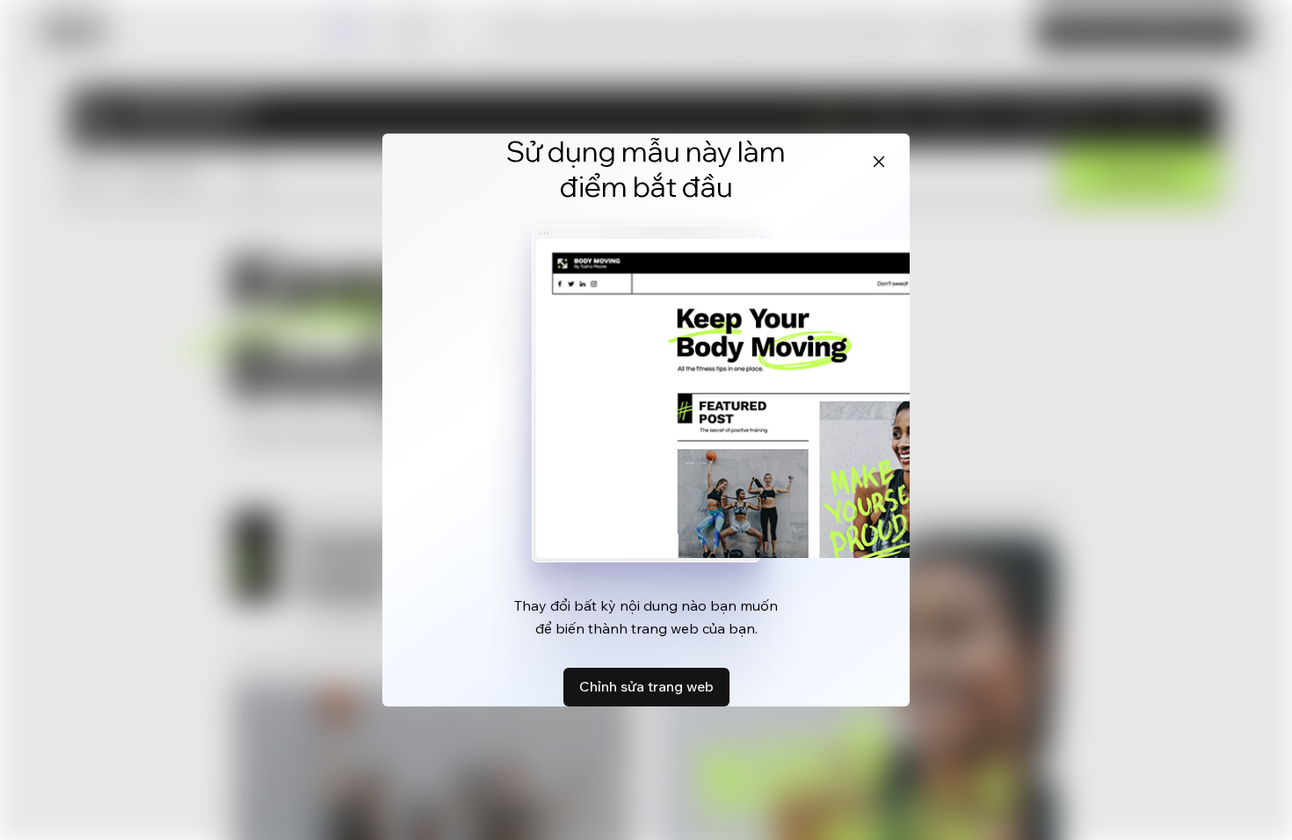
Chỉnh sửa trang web (646, 686)
